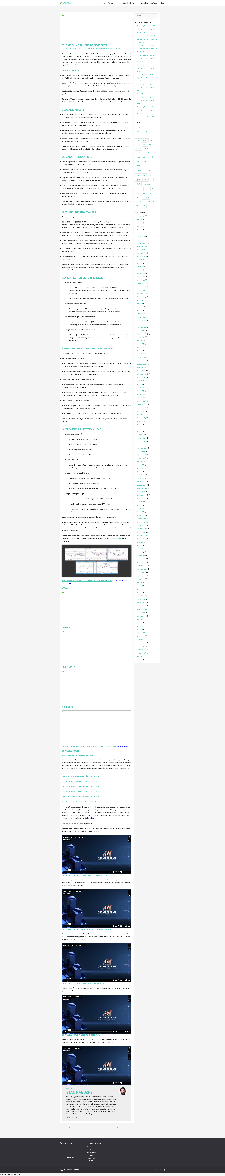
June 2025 (140, 263)
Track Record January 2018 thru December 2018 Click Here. (80, 796)
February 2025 (141, 276)
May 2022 (140, 387)
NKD (144, 175)
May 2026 (140, 226)
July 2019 (140, 501)
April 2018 (140, 552)
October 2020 (141, 451)
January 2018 (141, 562)
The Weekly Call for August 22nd (146, 26)
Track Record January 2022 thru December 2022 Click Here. (80, 776)
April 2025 (140, 270)
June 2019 (140, 505)
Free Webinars (149, 152)
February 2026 (141, 236)
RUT (138, 184)
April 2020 (140, 471)
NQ (151, 175)
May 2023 (140, 347)
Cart (162, 3)
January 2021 (141, 441)
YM (137, 206)
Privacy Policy (91, 1158)
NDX (150, 170)
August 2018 (141, 538)
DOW (138, 144)
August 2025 (141, 256)
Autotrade (65, 48)
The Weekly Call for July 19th (145, 74)
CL (147, 131)
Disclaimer (118, 538)
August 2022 (141, 377)
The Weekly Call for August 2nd (146, 55)
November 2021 (142, 407)
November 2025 (142, 246)
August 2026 (141, 216)
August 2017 (141, 579)
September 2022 (142, 374)
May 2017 (140, 589)
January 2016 (141, 636)
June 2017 (140, 586)
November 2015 (142, 643)
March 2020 (140, 475)
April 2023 (140, 350)
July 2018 (140, 542)
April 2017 (140, 592)
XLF (149, 202)
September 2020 (142, 454)
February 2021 (141, 438)
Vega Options (141, 202)
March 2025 (140, 273)
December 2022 (141, 364)
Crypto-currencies (141, 140)
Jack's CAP (140, 170)
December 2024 (141, 283)
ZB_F (143, 206)
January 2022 (141, 401)
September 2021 (142, 414)
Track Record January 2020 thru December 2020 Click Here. (80, 786)
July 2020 (140, 461)
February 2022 (141, 397)
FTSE (138, 157)
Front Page (86, 48)
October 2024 (141, 290)
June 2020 (140, 465)
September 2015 (142, 649)
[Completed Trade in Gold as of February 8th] (75, 554)
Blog (119, 3)
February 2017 (141, 599)
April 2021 (140, 431)
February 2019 (141, 518)
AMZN (138, 127)
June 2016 (140, 622)
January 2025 (141, 280)
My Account (154, 3)
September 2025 (142, 253)
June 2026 (140, 223)
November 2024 (142, 286)
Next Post (121, 1127)
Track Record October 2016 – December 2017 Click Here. (80, 801)
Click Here (123, 747)
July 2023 (140, 340)
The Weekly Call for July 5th (145, 97)
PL (145, 179)
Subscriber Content (129, 3)
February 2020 (141, 478)
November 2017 (142, 569)
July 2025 (140, 260)
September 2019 (142, 495)
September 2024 (142, 293)
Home (103, 3)
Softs (107, 48)
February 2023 (141, 357)
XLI (154, 202)
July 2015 (140, 656)
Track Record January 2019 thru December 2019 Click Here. (80, 791)
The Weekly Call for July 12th (145, 84)
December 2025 (141, 243)
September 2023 (142, 333)
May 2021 (140, 428)
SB (154, 184)
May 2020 (140, 468)
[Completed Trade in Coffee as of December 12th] (117, 554)
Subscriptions (144, 3)
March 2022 (140, 394)
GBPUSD (145, 157)
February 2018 (141, 559)
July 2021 (140, 421)
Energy (80, 48)
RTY (151, 179)
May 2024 (140, 307)
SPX (146, 188)
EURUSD (139, 152)
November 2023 (142, 327)
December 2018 (141, 525)
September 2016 (142, 616)
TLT (138, 193)
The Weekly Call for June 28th (145, 107)
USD (138, 197)
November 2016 (142, 609)
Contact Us (90, 1160)
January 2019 (141, 522)
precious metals (100, 48)
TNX (143, 193)
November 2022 (142, 367)
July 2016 (140, 619)
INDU (138, 165)
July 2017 (140, 582)
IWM (145, 165)
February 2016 (141, 633)
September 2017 (142, 575)
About (89, 1147)
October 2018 (141, 532)
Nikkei (138, 175)
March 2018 (140, 555)
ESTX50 (138, 148)
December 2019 (141, 485)
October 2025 (141, 250)
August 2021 (141, 417)
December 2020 (141, 444)
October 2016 (141, 612)
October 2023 (141, 330)
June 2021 (140, 424)
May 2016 (140, 626)
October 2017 (141, 572)
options (139, 179)
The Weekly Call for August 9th (146, 45)
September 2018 (142, 535)
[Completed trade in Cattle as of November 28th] (96, 554)
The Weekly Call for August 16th (146, 35)
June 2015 (140, 659)
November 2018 (142, 528)
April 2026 (140, 229)
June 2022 (140, 384)
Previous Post (73, 1127)
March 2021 (140, 434)
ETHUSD (146, 148)
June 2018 (140, 545)
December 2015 (141, 639)
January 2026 (141, 239)
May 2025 (140, 266)
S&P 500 (147, 184)
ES (150, 144)
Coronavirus (140, 135)
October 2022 (141, 370)
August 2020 (141, 458)
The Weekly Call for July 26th (145, 64)
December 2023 (141, 323)
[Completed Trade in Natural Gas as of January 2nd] (86, 567)
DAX (151, 140)
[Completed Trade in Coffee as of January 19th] (107, 567)
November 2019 (142, 488)
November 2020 (142, 448)
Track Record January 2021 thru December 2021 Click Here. (80, 781)
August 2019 (141, 498)
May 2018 (140, 549)
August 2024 (141, 297)
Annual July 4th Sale (143, 94)
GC (152, 156)
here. (92, 818)
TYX (149, 193)
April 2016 (140, 629)
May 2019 (140, 508)
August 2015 (141, 653)
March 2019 (140, 515)
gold (138, 161)
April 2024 (140, 310)
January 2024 (141, 320)
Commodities (73, 48)
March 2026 (140, 233)
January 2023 (141, 360)
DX (144, 144)
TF (153, 188)
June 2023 (140, 344)
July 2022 (140, 380)
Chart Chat (140, 131)
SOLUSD (138, 189)
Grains (92, 48)
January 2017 (141, 602)
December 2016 (141, 606)
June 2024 (140, 303)
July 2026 (140, 219)
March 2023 (140, 354)
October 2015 (141, 646)
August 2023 (141, 337)
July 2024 (140, 300)
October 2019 (141, 491)
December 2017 (141, 565)
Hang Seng (146, 161)
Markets (110, 3)
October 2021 (141, 411)
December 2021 (141, 404)
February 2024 (141, 317)
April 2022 (140, 391)
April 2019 (140, 512)
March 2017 (140, 596)
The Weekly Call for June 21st (145, 116)
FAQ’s (89, 1149)
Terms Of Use (91, 1152)
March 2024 (140, 313)
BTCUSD (145, 127)
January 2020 (141, 481)
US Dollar (146, 197)
